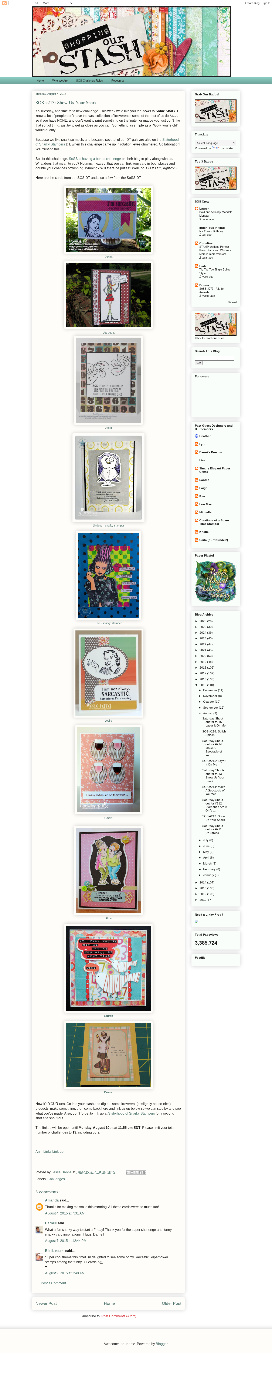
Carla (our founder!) (213, 540)
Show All (232, 302)
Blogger (161, 1344)
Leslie (108, 720)
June (207, 846)
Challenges (56, 1179)
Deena (108, 1092)
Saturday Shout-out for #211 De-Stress (213, 829)
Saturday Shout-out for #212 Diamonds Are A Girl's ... (214, 805)
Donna (108, 256)
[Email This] (128, 1172)
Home (40, 80)
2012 (203, 894)
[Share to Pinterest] (144, 1172)
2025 (203, 627)
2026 (203, 621)
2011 (203, 899)
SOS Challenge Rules (89, 80)
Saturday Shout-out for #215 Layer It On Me (214, 722)
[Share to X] (136, 1172)
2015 (203, 685)
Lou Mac (205, 504)
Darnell (51, 1223)
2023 (203, 638)
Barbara (108, 332)
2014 (203, 882)
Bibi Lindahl (54, 1251)
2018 (203, 667)
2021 (203, 650)
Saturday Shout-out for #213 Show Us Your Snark (213, 775)
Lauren (108, 1015)
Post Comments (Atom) (118, 1316)
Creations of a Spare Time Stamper (214, 522)
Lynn (203, 444)
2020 (203, 656)
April (206, 857)
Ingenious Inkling (212, 227)
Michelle (205, 512)
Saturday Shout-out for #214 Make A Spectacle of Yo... (213, 748)
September (211, 707)
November (210, 696)
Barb (202, 266)
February (209, 869)
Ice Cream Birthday (211, 231)
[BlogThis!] (132, 1172)
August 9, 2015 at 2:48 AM (65, 1273)
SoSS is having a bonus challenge (95, 159)
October (209, 701)
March (207, 863)
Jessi (108, 427)
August (208, 713)
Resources (118, 80)
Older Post (171, 1303)
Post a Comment (53, 1283)
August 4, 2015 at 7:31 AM (65, 1213)
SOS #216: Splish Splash (214, 733)
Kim (202, 496)
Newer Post (46, 1303)
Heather (205, 436)
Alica (108, 918)
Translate (226, 148)
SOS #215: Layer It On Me (213, 762)
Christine (205, 243)
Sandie (204, 480)
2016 (203, 679)
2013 (203, 888)
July (206, 840)
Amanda (52, 1200)
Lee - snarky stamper (108, 623)
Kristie (204, 532)
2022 (203, 644)
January (209, 875)
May (206, 851)
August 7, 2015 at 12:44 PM (65, 1241)
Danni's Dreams (210, 452)
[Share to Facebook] (140, 1172)
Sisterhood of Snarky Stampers (131, 1113)
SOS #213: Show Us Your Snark (213, 818)
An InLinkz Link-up (49, 1151)
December (210, 690)
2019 (203, 661)
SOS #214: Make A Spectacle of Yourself (213, 790)
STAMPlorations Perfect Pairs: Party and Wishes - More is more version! (215, 250)
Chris (108, 818)
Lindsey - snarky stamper (108, 525)
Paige (203, 488)
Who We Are (60, 80)
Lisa (202, 460)
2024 (203, 632)
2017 (203, 673)
